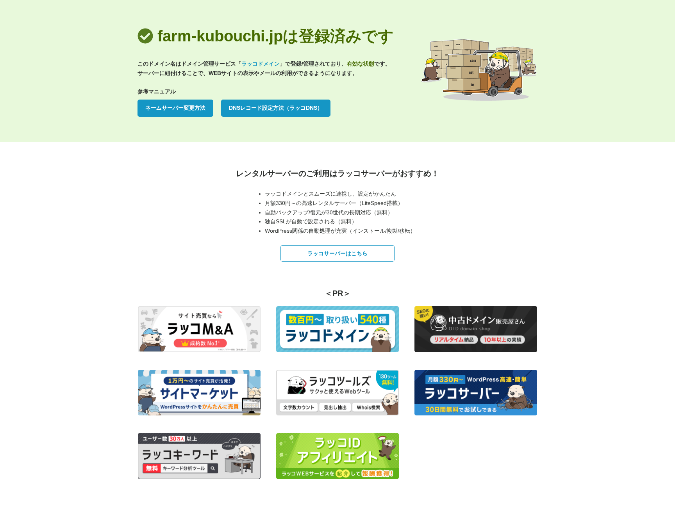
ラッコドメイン (260, 64)
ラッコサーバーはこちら (337, 253)
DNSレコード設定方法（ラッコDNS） (276, 108)
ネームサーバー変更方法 (175, 108)
